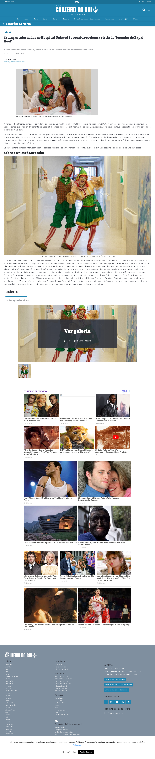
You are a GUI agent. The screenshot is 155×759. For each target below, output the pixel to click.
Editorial (8, 698)
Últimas (135, 19)
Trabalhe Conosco (61, 691)
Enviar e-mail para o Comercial (116, 690)
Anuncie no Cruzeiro (61, 681)
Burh (56, 712)
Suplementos (95, 19)
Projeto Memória (60, 667)
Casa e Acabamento (12, 676)
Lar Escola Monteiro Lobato (64, 732)
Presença (8, 729)
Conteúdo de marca (81, 19)
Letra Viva (8, 708)
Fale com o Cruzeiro (61, 676)
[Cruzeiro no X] (122, 702)
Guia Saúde (9, 703)
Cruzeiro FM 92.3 (60, 703)
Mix (6, 712)
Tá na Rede (9, 734)
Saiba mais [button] (77, 745)
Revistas (8, 722)
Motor (7, 715)
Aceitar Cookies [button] (86, 752)
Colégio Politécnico (61, 730)
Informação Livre (11, 705)
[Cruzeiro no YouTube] (117, 702)
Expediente (58, 665)
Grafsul (57, 708)
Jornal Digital (123, 19)
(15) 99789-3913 (119, 669)
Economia (8, 696)
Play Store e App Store (113, 713)
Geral (36, 19)
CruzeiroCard (59, 700)
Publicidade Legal (61, 686)
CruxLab (57, 705)
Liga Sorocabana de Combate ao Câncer (68, 734)
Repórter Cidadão (61, 688)
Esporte (66, 19)
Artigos (7, 669)
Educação (8, 688)
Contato (148, 2)
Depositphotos (60, 710)
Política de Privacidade (62, 669)
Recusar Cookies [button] (69, 752)
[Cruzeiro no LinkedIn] (128, 702)
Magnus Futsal (10, 710)
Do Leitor (8, 686)
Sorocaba (26, 19)
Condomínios (9, 681)
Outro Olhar (9, 727)
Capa (18, 19)
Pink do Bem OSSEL (61, 715)
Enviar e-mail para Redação (115, 679)
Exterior (8, 700)
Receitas (8, 720)
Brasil (7, 672)
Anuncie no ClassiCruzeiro (63, 684)
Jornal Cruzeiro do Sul (77, 9)
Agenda (8, 667)
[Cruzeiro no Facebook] (106, 702)
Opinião (45, 19)
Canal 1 (7, 674)
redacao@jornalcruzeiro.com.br (14, 62)
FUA (56, 721)
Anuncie (141, 2)
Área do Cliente (9, 2)
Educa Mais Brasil (11, 691)
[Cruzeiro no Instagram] (111, 702)
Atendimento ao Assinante (63, 679)
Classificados (109, 19)
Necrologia (9, 724)
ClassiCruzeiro (59, 698)
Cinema (7, 679)
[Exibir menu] (148, 10)
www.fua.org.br (60, 727)
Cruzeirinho (9, 684)
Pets (7, 717)
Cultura (55, 19)
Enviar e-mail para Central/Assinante (118, 685)
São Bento (8, 731)
